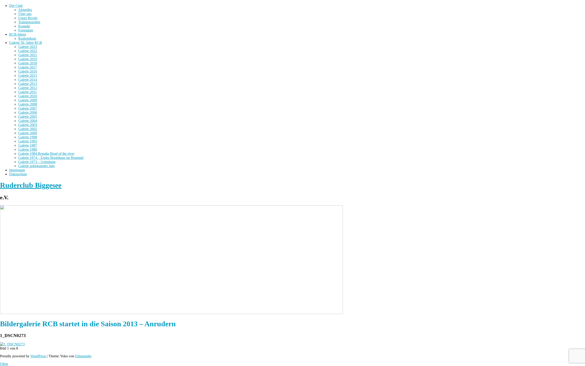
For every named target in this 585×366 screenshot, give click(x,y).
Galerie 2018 (27, 63)
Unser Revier (27, 18)
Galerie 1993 (27, 141)
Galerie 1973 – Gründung (37, 162)
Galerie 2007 (27, 108)
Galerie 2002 (27, 129)
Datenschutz (18, 174)
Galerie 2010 (27, 96)
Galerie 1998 (27, 137)
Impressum (17, 170)
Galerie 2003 (27, 125)
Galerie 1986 (27, 149)
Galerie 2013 (27, 84)
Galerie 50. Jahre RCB (25, 43)
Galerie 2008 (27, 104)
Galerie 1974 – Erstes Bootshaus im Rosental (50, 158)
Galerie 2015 (27, 75)
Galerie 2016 (27, 71)
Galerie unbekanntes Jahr (36, 166)
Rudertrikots (27, 38)
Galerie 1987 (27, 145)
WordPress (38, 356)
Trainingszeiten (29, 22)
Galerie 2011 (27, 92)
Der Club (16, 6)
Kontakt (24, 26)
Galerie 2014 (27, 80)
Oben (4, 364)
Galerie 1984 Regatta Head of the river (46, 153)
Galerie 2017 (27, 67)
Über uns (25, 14)
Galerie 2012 (27, 88)
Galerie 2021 (27, 55)
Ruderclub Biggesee (30, 185)
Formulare (25, 30)
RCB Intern (17, 34)
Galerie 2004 (27, 121)
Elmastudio (83, 356)
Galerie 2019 (27, 59)
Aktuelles (25, 10)
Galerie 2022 (27, 51)
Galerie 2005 (27, 116)
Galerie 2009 (27, 100)
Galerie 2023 (27, 47)
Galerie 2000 (27, 133)
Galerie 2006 (27, 112)
